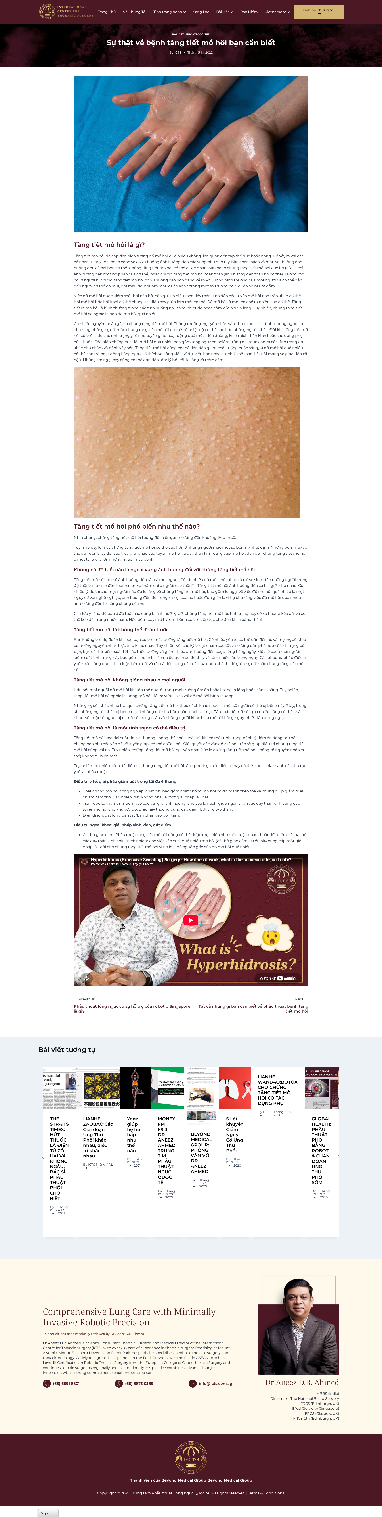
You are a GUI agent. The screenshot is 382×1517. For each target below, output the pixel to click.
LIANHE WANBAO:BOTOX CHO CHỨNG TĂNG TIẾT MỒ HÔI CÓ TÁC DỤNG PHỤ (278, 1090)
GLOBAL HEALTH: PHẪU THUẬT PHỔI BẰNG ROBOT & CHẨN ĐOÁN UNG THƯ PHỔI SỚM (321, 1150)
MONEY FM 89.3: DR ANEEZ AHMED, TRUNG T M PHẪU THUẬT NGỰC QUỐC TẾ (167, 1150)
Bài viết (222, 12)
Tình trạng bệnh (167, 12)
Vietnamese (275, 12)
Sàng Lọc (201, 12)
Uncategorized (198, 34)
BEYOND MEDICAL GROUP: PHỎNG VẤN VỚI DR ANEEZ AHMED (201, 1153)
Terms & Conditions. (266, 1493)
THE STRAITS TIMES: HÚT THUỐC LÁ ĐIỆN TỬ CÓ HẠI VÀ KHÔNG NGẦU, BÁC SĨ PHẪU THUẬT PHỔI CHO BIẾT (59, 1158)
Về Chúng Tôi (134, 12)
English (45, 1513)
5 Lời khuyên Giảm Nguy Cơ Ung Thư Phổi (235, 1134)
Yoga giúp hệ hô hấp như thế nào (133, 1134)
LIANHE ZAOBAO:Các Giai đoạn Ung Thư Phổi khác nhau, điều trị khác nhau (98, 1137)
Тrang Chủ (107, 12)
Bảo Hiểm (249, 12)
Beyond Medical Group (229, 1480)
